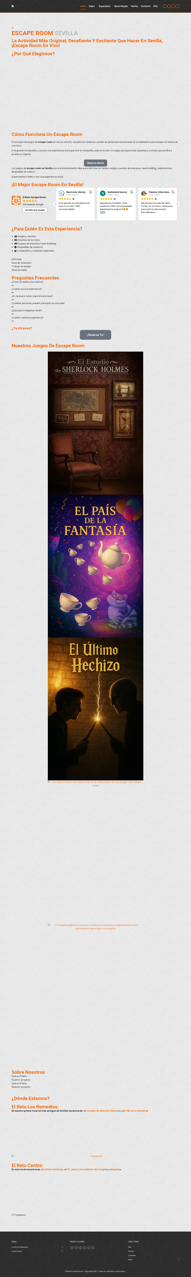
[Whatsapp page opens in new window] (93, 1248)
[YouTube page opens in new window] (173, 6)
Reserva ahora (95, 162)
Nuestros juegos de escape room (48, 345)
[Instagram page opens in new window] (165, 6)
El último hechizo (52, 1169)
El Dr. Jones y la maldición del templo (85, 1169)
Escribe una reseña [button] (35, 210)
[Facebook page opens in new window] (169, 6)
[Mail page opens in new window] (84, 1248)
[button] (177, 204)
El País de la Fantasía (135, 1110)
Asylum (115, 1169)
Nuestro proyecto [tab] (21, 1079)
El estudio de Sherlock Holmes (101, 1110)
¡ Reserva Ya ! (95, 335)
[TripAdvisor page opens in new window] (177, 6)
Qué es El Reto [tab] (19, 1076)
